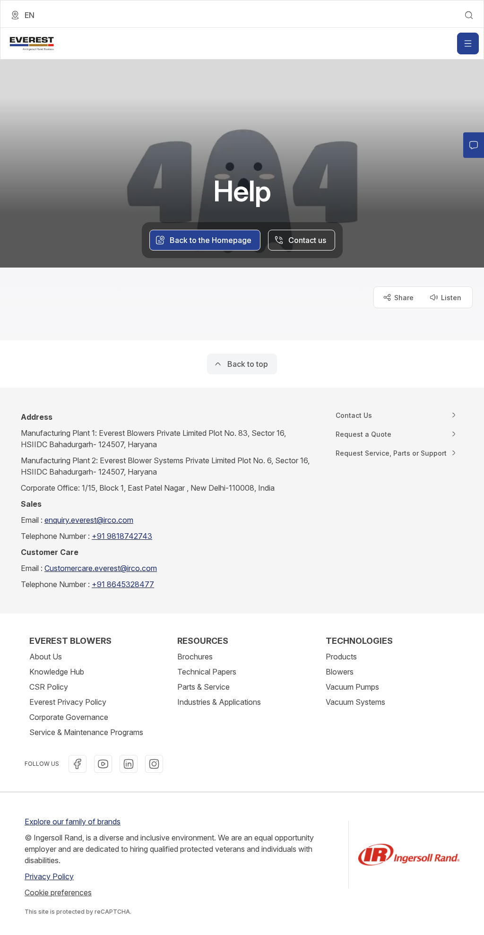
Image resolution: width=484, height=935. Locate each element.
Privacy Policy (49, 876)
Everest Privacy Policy (67, 702)
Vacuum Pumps (352, 687)
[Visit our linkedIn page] (129, 764)
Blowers (340, 671)
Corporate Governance (68, 717)
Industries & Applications (219, 702)
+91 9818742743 (122, 536)
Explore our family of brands (73, 821)
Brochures (195, 656)
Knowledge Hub (56, 671)
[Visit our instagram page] (154, 764)
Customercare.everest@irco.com (100, 568)
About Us (45, 656)
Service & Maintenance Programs (86, 732)
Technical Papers (206, 671)
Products (341, 656)
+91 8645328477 (123, 584)
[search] (469, 15)
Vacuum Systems (355, 702)
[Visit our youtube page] (103, 764)
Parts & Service (203, 687)
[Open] (468, 43)
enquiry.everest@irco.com (88, 520)
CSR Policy (48, 687)
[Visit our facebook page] (77, 764)
